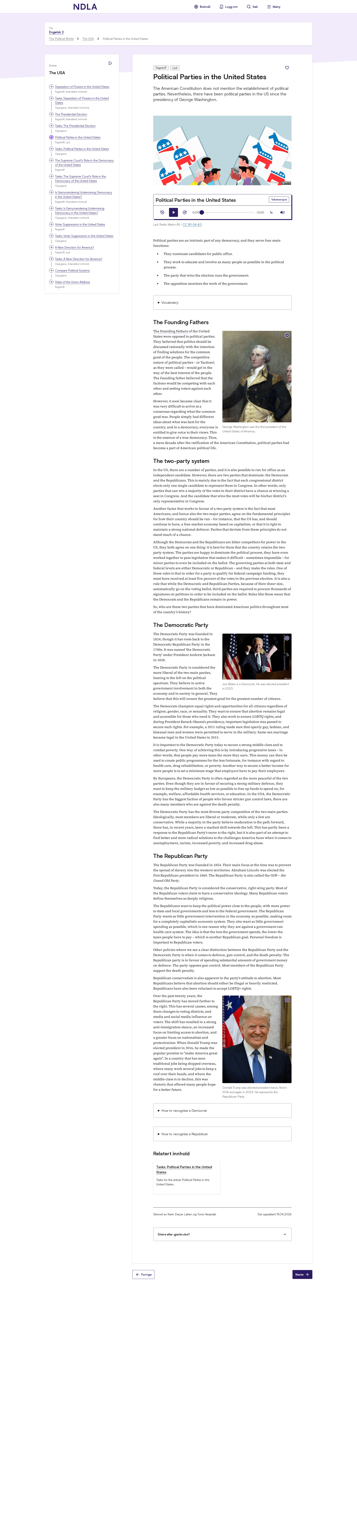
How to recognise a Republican (184, 1134)
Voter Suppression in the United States (80, 224)
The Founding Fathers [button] (170, 331)
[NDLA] (85, 7)
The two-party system (181, 460)
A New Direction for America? (74, 247)
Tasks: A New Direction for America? (78, 259)
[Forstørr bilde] (287, 335)
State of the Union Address (72, 282)
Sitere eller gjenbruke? (174, 1234)
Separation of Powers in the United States (82, 87)
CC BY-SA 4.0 (192, 224)
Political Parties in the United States (78, 137)
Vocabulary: (170, 302)
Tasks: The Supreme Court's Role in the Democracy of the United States (80, 178)
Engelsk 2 (56, 32)
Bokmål (205, 7)
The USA (88, 39)
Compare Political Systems (72, 270)
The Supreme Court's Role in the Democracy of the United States (84, 162)
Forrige (146, 1274)
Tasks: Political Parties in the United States (82, 149)
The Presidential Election (71, 114)
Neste (299, 1274)
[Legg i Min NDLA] (287, 67)
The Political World (61, 39)
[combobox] (271, 212)
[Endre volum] (282, 212)
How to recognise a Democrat (184, 1110)
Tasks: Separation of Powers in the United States (82, 100)
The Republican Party (180, 855)
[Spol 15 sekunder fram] (184, 212)
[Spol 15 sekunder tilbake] (162, 212)
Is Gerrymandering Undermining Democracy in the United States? (83, 194)
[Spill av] (173, 212)
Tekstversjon (279, 199)
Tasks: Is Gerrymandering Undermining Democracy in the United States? (79, 210)
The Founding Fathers (181, 322)
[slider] (202, 212)
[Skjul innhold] (110, 63)
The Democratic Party (180, 624)
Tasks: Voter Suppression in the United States (84, 236)
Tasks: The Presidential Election (75, 126)
